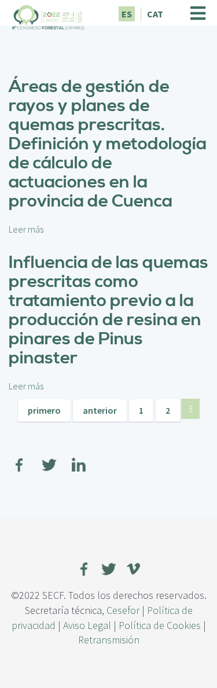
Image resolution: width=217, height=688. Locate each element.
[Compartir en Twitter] (49, 457)
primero (44, 410)
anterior (100, 410)
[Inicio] (49, 15)
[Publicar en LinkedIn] (79, 457)
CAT (155, 14)
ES (127, 14)
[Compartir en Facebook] (20, 457)
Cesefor (122, 610)
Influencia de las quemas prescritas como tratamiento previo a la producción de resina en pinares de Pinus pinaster (108, 310)
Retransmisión (108, 639)
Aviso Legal (87, 625)
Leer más (26, 229)
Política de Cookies (160, 625)
